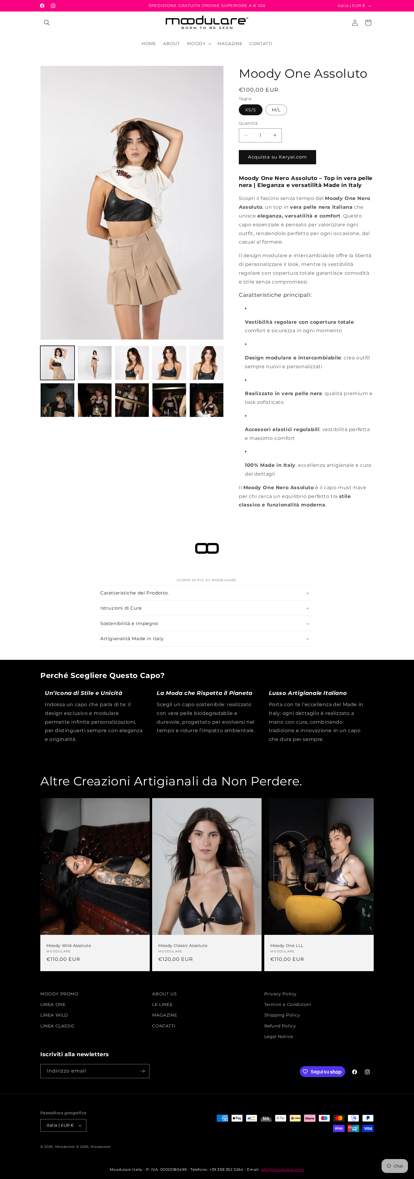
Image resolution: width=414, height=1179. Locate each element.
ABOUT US (164, 994)
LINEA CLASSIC (57, 1026)
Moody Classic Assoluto (182, 945)
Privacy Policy (280, 994)
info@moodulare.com (282, 1169)
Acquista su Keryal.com (277, 157)
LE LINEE (162, 1004)
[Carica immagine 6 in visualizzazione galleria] (57, 400)
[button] (47, 22)
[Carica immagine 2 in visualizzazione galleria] (95, 363)
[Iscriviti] (142, 1071)
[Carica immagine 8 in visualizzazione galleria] (132, 400)
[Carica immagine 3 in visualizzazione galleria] (132, 363)
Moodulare (65, 1147)
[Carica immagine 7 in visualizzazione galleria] (95, 400)
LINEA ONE (52, 1004)
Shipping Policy (282, 1015)
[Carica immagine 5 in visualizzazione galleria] (206, 363)
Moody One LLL (287, 945)
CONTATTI (163, 1026)
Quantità (248, 123)
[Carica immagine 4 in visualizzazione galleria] (169, 363)
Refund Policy (280, 1026)
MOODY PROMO (59, 994)
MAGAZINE (164, 1015)
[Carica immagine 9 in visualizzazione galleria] (169, 400)
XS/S (250, 110)
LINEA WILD (54, 1015)
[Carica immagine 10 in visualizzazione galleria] (206, 400)
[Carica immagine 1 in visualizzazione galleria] (57, 363)
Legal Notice (278, 1036)
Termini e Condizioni (287, 1004)
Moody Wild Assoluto (68, 945)
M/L (276, 110)
